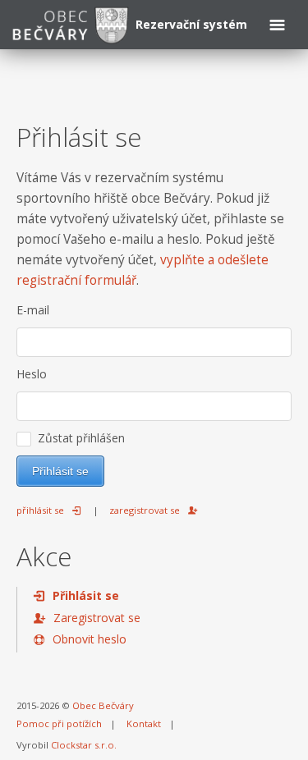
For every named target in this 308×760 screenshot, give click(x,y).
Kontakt (143, 723)
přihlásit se (40, 510)
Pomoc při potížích (59, 723)
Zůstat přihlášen (78, 438)
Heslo (31, 374)
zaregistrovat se (144, 510)
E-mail (32, 310)
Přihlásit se (86, 595)
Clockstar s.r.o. (84, 745)
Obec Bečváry (103, 705)
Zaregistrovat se (96, 617)
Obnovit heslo (89, 639)
